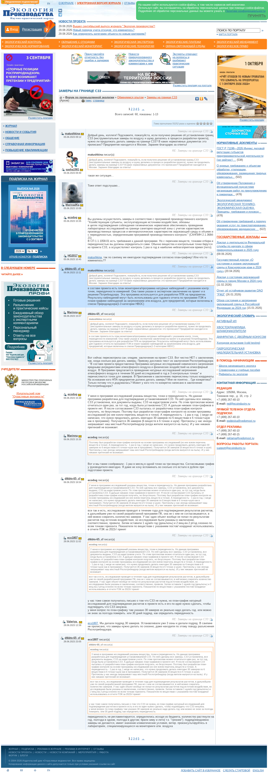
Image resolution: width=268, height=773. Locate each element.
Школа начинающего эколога (237, 365)
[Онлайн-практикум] (241, 86)
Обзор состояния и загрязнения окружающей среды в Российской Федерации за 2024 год (238, 304)
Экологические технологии (134, 46)
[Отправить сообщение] (82, 133)
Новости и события (20, 132)
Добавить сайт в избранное (200, 770)
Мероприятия (87, 752)
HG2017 (72, 255)
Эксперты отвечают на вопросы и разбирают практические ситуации (185, 60)
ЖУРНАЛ (13, 749)
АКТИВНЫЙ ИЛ (227, 321)
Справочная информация (25, 144)
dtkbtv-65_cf (72, 268)
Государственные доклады (238, 237)
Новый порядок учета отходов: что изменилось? (103, 30)
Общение (12, 138)
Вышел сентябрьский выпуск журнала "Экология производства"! (114, 26)
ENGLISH (258, 770)
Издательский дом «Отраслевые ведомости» (46, 760)
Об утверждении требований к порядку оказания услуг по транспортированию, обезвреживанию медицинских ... (242, 225)
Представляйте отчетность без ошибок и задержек (97, 57)
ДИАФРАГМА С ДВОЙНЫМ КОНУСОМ (241, 337)
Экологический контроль (23, 42)
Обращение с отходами (78, 42)
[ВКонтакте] (60, 10)
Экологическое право (232, 46)
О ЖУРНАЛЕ (66, 3)
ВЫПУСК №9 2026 (28, 188)
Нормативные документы (237, 142)
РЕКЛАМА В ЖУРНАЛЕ (49, 749)
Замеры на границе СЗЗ (162, 97)
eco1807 (72, 537)
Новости (40, 752)
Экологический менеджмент (237, 42)
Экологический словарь (236, 315)
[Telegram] (60, 14)
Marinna (72, 312)
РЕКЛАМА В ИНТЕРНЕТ (77, 749)
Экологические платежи (183, 42)
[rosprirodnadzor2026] (28, 84)
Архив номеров (20, 256)
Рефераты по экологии (233, 374)
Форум (13, 755)
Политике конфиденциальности (245, 11)
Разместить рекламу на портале (192, 85)
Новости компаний (62, 752)
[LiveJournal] (206, 98)
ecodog (72, 217)
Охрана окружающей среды (185, 46)
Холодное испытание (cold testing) (238, 342)
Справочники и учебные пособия (239, 370)
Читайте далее (11, 274)
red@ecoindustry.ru (238, 403)
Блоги (24, 755)
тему (88, 100)
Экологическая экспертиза (134, 42)
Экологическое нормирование (27, 46)
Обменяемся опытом (130, 97)
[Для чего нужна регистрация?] (46, 30)
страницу (98, 100)
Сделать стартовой (236, 770)
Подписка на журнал (28, 179)
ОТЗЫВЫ (129, 3)
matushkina (72, 133)
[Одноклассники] (201, 98)
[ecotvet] (28, 321)
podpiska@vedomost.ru (241, 420)
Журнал (11, 126)
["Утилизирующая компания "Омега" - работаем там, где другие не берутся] (137, 77)
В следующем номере (18, 268)
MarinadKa (72, 204)
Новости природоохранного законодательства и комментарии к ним (141, 58)
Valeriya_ (72, 621)
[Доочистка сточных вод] (241, 131)
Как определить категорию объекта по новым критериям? (109, 33)
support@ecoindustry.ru (231, 448)
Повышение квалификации (26, 150)
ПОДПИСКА (27, 749)
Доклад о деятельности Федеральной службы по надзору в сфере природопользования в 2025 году (241, 246)
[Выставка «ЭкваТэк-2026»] (28, 165)
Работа (103, 752)
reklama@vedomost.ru (240, 438)
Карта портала (228, 34)
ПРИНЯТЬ (257, 16)
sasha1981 (72, 169)
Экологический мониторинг (81, 46)
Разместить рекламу (40, 117)
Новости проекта (72, 21)
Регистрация (32, 29)
